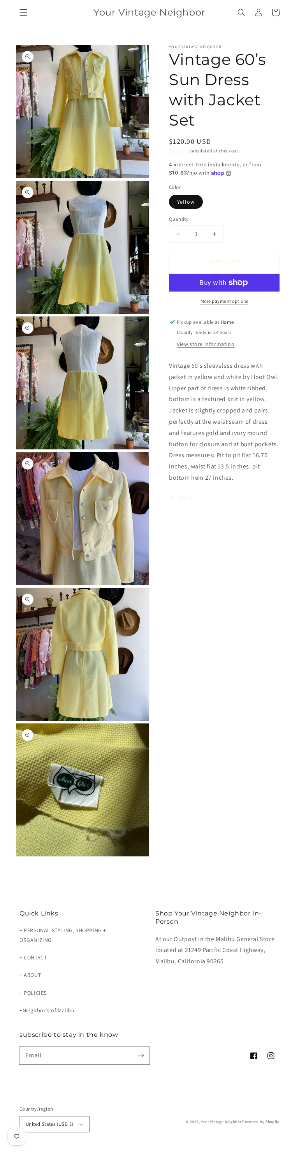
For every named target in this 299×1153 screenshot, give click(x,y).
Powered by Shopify (261, 1121)
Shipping (179, 151)
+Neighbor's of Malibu (47, 1010)
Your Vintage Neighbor (221, 1121)
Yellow (186, 201)
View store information (205, 344)
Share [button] (185, 497)
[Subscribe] (141, 1055)
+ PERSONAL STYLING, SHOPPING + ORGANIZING (62, 935)
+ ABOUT (30, 974)
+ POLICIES (33, 992)
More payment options (224, 301)
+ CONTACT (33, 957)
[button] (23, 12)
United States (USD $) (49, 1124)
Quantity (178, 219)
